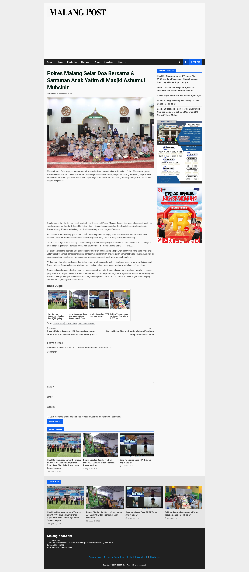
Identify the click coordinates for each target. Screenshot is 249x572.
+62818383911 (58, 545)
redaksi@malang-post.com (62, 547)
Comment (52, 352)
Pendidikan (72, 62)
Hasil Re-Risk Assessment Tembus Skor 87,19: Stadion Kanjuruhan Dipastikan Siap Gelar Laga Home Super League (64, 445)
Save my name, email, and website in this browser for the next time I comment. (85, 417)
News (49, 62)
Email (50, 397)
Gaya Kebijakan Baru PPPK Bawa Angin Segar (137, 445)
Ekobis (60, 62)
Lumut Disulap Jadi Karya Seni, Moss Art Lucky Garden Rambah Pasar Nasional (100, 445)
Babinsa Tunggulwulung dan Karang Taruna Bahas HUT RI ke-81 (183, 497)
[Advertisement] (124, 36)
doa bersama (59, 323)
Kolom (121, 62)
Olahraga (85, 62)
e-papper (195, 62)
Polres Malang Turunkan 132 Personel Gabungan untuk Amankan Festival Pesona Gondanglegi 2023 (71, 331)
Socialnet (108, 62)
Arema (98, 62)
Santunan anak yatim (86, 323)
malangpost (51, 93)
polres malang (71, 323)
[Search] (179, 62)
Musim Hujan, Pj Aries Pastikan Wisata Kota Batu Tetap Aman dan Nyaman (130, 331)
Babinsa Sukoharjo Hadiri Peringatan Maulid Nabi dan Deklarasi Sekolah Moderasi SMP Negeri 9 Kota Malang (178, 112)
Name (50, 387)
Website (51, 407)
